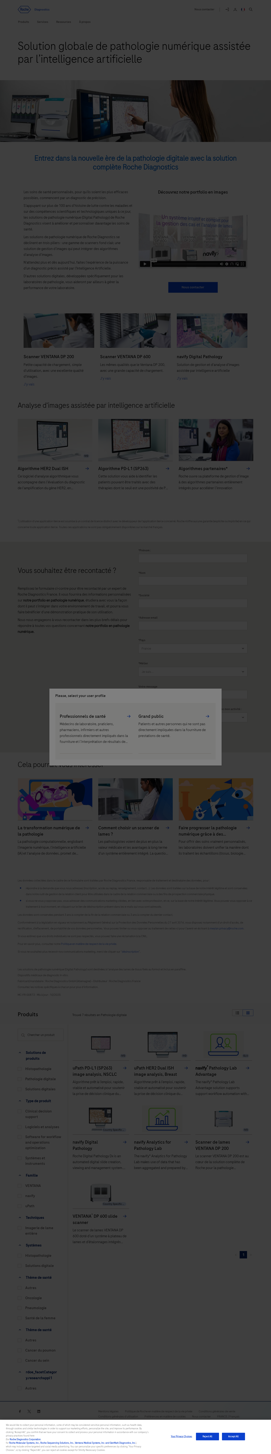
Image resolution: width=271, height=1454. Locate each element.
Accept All (233, 1436)
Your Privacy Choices (181, 1436)
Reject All (207, 1436)
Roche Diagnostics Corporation (25, 1439)
